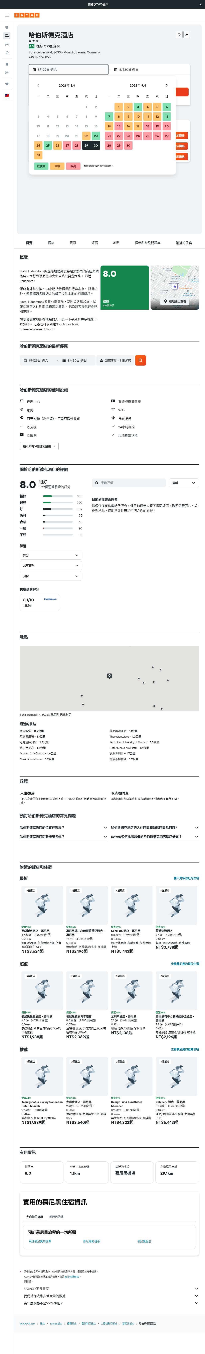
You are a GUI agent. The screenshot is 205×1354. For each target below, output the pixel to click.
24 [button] (38, 145)
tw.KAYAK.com (27, 1323)
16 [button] (95, 126)
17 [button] (38, 136)
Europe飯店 (56, 1323)
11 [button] (48, 126)
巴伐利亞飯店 (88, 1323)
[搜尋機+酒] (7, 53)
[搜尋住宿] (7, 36)
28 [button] (76, 145)
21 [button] (76, 136)
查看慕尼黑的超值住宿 (185, 964)
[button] (200, 4)
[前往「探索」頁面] (7, 64)
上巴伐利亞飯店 (109, 1323)
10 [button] (38, 126)
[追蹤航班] (7, 72)
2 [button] (96, 107)
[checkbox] (40, 602)
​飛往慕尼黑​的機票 (40, 1241)
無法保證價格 (71, 1276)
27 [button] (67, 145)
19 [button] (57, 136)
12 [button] (57, 126)
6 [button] (67, 116)
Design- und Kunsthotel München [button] (126, 1104)
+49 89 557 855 (40, 57)
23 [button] (96, 136)
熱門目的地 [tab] (56, 1217)
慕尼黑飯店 (144, 1241)
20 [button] (67, 136)
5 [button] (57, 116)
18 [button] (47, 136)
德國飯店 (72, 1323)
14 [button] (76, 126)
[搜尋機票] (7, 27)
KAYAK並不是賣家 (36, 1289)
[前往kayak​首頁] (26, 15)
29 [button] (86, 145)
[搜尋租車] (7, 44)
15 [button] (86, 126)
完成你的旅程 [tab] (34, 1217)
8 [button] (86, 116)
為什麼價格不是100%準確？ (43, 1303)
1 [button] (86, 107)
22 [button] (86, 136)
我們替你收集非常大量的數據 (44, 1296)
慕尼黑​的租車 (91, 1241)
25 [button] (48, 145)
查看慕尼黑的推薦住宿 (185, 1049)
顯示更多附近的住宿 (186, 878)
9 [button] (96, 116)
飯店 (42, 1323)
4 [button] (48, 116)
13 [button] (67, 126)
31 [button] (38, 155)
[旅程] (7, 84)
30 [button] (96, 145)
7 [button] (76, 116)
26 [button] (57, 145)
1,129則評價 (52, 46)
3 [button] (38, 116)
